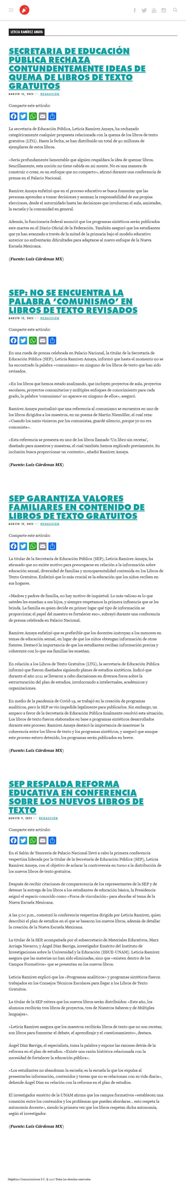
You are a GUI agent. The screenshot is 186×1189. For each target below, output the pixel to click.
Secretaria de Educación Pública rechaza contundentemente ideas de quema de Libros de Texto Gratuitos (77, 69)
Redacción (49, 94)
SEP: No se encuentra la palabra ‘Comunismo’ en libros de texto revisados (73, 301)
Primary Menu (11, 10)
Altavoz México (24, 10)
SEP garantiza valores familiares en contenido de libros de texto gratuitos (77, 507)
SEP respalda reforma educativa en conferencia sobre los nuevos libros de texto (76, 797)
